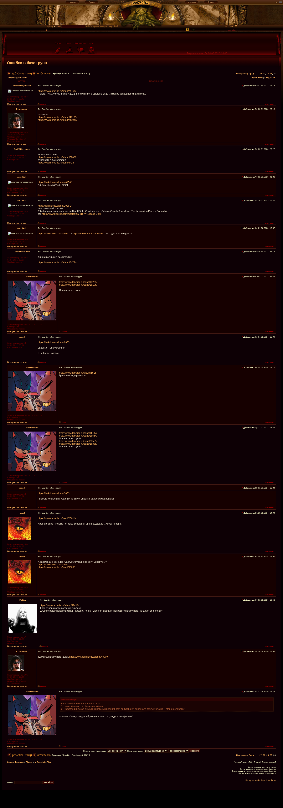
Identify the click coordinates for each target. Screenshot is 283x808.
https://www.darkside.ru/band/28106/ (78, 284)
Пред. (251, 74)
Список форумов (15, 762)
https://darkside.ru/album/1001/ (54, 493)
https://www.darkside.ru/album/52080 (57, 157)
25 (271, 74)
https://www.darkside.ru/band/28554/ (78, 435)
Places (29, 762)
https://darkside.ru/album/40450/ (54, 182)
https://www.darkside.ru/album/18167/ (78, 372)
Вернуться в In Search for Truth (260, 780)
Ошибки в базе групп (27, 63)
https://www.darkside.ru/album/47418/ (59, 605)
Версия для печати (17, 78)
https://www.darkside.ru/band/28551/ (78, 441)
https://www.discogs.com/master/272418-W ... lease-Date (71, 214)
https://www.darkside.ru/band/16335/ (78, 444)
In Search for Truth (43, 762)
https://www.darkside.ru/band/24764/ (57, 91)
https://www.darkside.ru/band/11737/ (78, 433)
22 (261, 74)
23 (264, 74)
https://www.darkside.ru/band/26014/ (57, 518)
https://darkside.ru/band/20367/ (54, 233)
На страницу (242, 74)
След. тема (270, 78)
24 (267, 74)
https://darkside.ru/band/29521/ (54, 564)
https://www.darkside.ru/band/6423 (56, 162)
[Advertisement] (141, 799)
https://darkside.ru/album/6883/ (54, 342)
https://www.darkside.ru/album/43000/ (88, 656)
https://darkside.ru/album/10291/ (54, 206)
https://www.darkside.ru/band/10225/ (78, 282)
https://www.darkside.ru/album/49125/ (57, 117)
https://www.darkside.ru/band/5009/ (56, 567)
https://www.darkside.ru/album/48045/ (57, 120)
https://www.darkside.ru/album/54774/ (57, 262)
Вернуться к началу (17, 104)
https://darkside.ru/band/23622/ (89, 233)
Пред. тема (257, 78)
